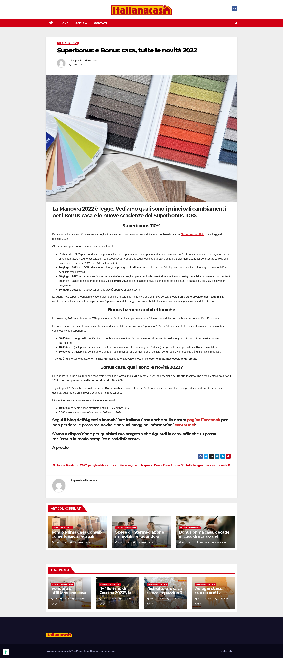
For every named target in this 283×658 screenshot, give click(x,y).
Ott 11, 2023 (157, 599)
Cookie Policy (227, 651)
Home (64, 23)
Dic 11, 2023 (109, 599)
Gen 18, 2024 (62, 599)
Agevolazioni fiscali (68, 43)
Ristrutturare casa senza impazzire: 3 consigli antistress (164, 592)
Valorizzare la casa (157, 584)
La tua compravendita (62, 584)
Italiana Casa (81, 542)
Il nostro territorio (110, 584)
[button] (236, 23)
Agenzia (81, 23)
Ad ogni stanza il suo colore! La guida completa (211, 592)
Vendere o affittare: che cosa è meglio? (68, 592)
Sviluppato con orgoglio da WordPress (64, 651)
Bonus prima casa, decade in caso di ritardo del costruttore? (204, 536)
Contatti (101, 23)
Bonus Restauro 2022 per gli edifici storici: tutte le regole (96, 465)
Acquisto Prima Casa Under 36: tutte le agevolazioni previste (184, 465)
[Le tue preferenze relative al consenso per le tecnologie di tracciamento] (6, 652)
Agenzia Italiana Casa (85, 60)
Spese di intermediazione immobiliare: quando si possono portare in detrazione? (139, 538)
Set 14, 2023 (205, 599)
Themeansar (109, 651)
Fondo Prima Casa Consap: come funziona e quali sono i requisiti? (77, 536)
